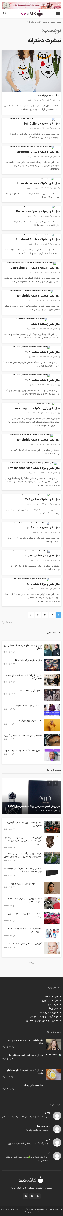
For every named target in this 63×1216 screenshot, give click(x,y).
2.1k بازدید (32, 272)
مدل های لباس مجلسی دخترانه (42, 556)
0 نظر (55, 128)
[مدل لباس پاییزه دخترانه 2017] (31, 579)
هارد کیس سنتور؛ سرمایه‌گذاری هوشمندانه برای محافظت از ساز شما (23, 870)
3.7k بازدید (31, 100)
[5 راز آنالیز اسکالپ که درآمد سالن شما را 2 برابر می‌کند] (52, 680)
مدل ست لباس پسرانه (33, 1085)
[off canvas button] (58, 13)
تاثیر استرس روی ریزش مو (30, 720)
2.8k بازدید (32, 128)
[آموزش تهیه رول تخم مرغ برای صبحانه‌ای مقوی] (53, 1074)
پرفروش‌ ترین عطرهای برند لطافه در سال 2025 (34, 806)
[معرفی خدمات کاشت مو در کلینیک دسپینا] (52, 755)
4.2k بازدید (32, 385)
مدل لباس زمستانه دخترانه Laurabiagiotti (35, 268)
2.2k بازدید (32, 244)
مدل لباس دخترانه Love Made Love (38, 183)
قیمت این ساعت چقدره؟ (37, 1130)
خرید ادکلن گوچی (50, 1000)
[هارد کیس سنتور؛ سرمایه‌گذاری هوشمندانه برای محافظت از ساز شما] (52, 873)
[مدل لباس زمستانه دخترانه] (31, 319)
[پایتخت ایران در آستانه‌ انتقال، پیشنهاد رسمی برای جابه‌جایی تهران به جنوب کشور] (52, 858)
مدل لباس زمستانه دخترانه (45, 324)
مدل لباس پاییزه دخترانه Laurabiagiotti (36, 408)
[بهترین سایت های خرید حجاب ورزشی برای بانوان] (52, 650)
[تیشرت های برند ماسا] (31, 71)
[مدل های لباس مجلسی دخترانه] (31, 551)
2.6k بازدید (32, 413)
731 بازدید (40, 811)
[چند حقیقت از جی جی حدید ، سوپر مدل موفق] (53, 1044)
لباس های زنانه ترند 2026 (30, 690)
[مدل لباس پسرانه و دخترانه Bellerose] (31, 207)
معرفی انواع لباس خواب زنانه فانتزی (42, 1020)
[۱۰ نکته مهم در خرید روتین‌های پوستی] (52, 888)
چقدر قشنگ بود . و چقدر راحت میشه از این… (27, 1143)
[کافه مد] (31, 1180)
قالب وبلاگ (53, 1008)
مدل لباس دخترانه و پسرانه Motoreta (38, 152)
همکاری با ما (28, 1188)
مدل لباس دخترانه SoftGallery (41, 124)
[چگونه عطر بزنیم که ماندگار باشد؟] (52, 665)
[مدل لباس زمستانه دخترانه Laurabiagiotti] (31, 263)
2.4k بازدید (31, 188)
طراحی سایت (52, 1004)
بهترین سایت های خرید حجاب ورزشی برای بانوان (22, 647)
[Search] (4, 13)
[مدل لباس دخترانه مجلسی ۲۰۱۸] (31, 347)
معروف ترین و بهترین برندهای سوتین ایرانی (25, 915)
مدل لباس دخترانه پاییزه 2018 (43, 528)
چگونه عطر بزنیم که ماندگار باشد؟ (27, 660)
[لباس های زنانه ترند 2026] (52, 695)
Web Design (51, 996)
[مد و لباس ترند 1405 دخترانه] (52, 710)
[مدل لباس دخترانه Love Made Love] (31, 179)
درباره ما (48, 1188)
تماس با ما (16, 1188)
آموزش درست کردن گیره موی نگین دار (25, 1055)
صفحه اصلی (56, 22)
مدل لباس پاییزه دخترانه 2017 (43, 584)
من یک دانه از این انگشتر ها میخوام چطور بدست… (25, 1117)
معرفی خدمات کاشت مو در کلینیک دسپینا (23, 750)
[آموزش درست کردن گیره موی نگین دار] (53, 1055)
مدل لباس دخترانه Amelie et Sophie (38, 240)
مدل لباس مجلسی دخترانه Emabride (38, 296)
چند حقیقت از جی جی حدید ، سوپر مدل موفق (25, 1042)
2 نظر (55, 100)
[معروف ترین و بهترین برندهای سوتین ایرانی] (52, 918)
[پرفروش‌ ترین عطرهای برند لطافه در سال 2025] (31, 796)
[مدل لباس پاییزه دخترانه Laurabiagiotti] (31, 404)
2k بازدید (32, 472)
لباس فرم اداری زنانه (49, 1012)
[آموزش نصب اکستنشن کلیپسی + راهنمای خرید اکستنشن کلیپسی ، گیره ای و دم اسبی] (52, 842)
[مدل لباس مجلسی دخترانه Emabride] (31, 291)
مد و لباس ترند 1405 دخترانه (29, 705)
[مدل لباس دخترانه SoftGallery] (31, 119)
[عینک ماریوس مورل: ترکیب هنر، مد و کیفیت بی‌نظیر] (52, 903)
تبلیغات (39, 1188)
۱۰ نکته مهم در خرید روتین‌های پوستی (25, 883)
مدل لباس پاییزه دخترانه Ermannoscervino (34, 468)
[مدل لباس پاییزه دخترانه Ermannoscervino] (31, 463)
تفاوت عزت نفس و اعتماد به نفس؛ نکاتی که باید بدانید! (24, 930)
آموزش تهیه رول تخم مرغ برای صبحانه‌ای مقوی (25, 1072)
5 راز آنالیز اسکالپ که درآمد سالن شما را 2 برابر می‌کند (23, 677)
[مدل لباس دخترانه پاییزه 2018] (31, 523)
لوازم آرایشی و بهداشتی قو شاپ (44, 1016)
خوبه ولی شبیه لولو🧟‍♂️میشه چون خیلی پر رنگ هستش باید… (27, 1158)
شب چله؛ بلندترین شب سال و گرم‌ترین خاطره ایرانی (24, 824)
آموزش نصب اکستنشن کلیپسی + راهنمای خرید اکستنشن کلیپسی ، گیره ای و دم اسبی (23, 840)
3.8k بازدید (31, 504)
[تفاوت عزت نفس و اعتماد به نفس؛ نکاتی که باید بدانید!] (52, 933)
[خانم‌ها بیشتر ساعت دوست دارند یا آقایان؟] (52, 740)
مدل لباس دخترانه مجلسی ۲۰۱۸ (42, 352)
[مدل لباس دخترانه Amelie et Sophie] (31, 235)
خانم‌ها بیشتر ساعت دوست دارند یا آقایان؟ (23, 735)
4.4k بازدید (31, 356)
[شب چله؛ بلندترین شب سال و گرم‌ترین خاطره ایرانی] (52, 827)
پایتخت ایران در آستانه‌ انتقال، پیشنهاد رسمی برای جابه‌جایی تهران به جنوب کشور (23, 855)
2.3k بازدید (32, 156)
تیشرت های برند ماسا (48, 96)
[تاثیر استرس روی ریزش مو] (52, 725)
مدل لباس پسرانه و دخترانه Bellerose (38, 212)
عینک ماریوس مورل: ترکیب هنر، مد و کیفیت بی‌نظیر (25, 900)
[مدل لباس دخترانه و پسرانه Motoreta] (31, 147)
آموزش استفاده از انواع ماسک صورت (25, 943)
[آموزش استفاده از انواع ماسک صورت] (52, 948)
